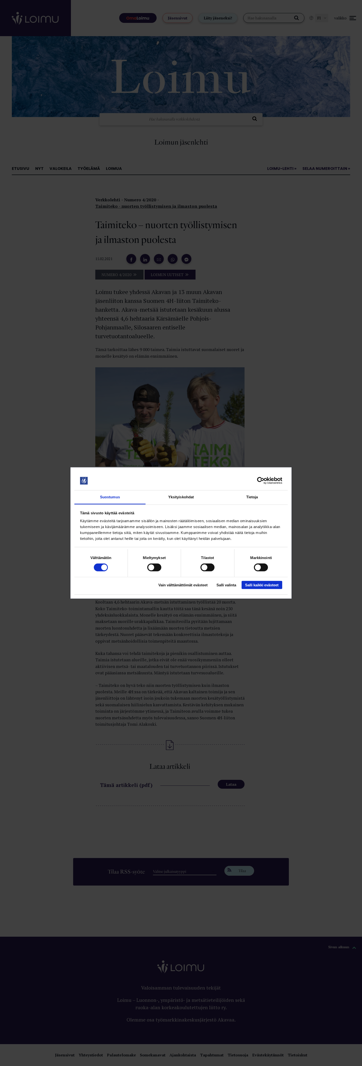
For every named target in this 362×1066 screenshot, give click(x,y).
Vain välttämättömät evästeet (183, 585)
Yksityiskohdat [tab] (181, 497)
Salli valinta (226, 585)
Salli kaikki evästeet (262, 585)
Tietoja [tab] (252, 497)
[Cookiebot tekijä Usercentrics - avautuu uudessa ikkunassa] (260, 480)
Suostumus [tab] (110, 497)
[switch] (154, 567)
